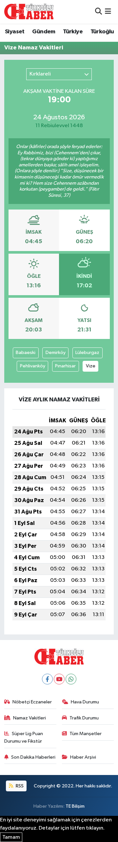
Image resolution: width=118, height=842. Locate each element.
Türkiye (73, 32)
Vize (90, 365)
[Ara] (98, 11)
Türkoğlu (102, 32)
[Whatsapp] (71, 679)
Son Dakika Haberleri (33, 757)
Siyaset (15, 32)
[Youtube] (59, 679)
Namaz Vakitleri (29, 718)
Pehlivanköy (32, 365)
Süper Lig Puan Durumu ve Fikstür (23, 737)
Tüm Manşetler (85, 733)
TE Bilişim (75, 806)
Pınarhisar (65, 365)
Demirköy (56, 352)
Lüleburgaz (87, 352)
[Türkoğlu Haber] (28, 11)
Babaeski (25, 352)
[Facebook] (47, 679)
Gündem (43, 32)
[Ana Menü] (108, 11)
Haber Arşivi (83, 757)
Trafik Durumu (84, 718)
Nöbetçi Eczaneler (32, 701)
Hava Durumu (85, 701)
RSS (19, 785)
